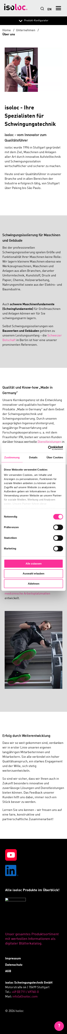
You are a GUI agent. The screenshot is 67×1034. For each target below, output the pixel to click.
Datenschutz (14, 964)
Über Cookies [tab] (55, 457)
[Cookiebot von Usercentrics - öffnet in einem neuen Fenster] (48, 448)
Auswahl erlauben (33, 573)
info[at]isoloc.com (25, 996)
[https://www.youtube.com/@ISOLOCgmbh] (33, 855)
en (49, 9)
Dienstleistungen (50, 441)
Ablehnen (33, 583)
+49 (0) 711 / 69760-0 (25, 992)
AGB (8, 971)
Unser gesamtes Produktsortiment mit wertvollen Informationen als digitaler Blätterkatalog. (32, 939)
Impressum (13, 958)
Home (7, 30)
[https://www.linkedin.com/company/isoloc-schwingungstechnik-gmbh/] (33, 871)
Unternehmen (26, 30)
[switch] (58, 527)
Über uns (8, 34)
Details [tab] (33, 457)
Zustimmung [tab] (12, 457)
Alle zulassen (34, 563)
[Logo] (16, 8)
